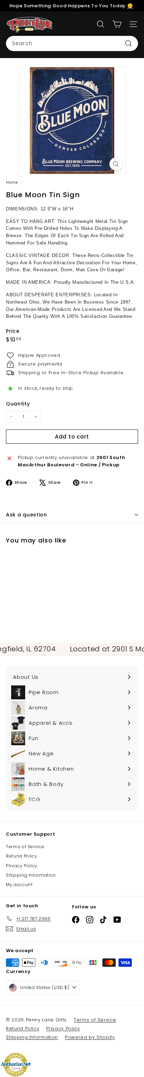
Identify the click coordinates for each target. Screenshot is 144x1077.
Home (12, 182)
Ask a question (26, 514)
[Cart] (117, 24)
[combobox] (72, 43)
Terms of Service (25, 847)
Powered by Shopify (90, 1037)
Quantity (18, 403)
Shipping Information (31, 875)
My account (19, 884)
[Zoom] (115, 164)
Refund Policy (21, 856)
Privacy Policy (21, 866)
